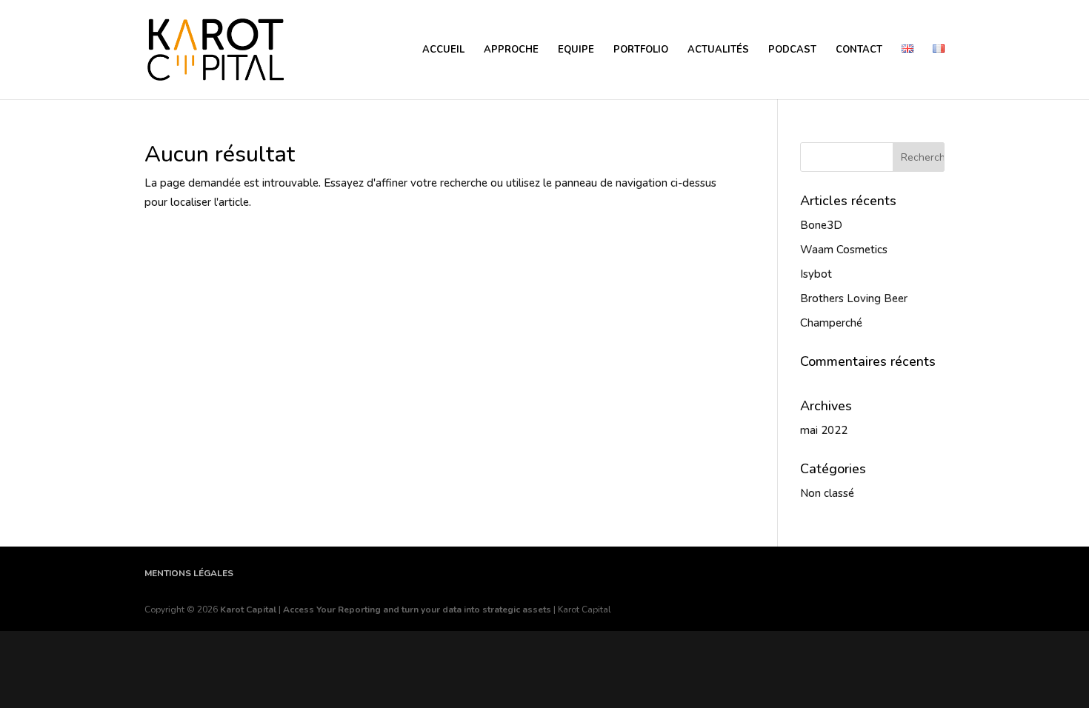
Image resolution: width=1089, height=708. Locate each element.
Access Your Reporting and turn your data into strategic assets (417, 609)
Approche (511, 50)
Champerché (831, 322)
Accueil (443, 50)
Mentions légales (188, 573)
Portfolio (640, 50)
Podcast (792, 50)
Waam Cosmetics (843, 249)
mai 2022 (823, 430)
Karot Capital (248, 609)
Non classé (827, 493)
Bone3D (821, 225)
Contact (859, 50)
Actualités (718, 50)
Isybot (816, 274)
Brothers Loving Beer (854, 298)
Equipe (576, 50)
